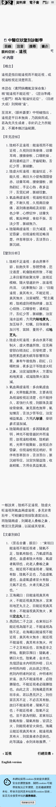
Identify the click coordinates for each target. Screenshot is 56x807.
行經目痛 (46, 753)
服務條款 (31, 795)
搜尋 (32, 46)
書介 (45, 46)
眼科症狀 (8, 52)
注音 (20, 46)
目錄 (8, 46)
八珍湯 (38, 418)
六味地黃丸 (41, 319)
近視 (7, 753)
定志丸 (18, 616)
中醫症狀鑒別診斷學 (25, 40)
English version (12, 762)
